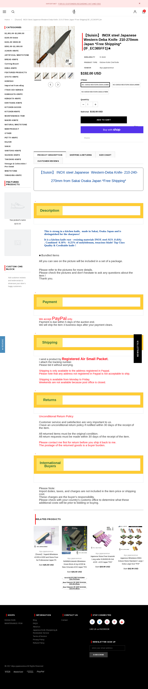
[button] (2, 344)
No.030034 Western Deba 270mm (95, 92)
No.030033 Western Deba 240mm (126, 85)
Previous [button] (50, 84)
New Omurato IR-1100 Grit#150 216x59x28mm (74, 588)
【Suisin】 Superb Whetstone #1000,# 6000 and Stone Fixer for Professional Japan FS (46, 557)
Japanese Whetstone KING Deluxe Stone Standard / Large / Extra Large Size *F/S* (130, 561)
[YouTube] (121, 621)
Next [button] (57, 84)
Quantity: (85, 100)
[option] (54, 46)
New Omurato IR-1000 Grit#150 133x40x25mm (74, 583)
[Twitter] (99, 621)
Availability (89, 57)
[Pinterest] (114, 621)
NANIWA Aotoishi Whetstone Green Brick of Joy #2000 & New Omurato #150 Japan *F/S (74, 564)
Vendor (87, 68)
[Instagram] (107, 621)
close (139, 3)
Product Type (90, 62)
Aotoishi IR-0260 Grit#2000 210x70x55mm (74, 578)
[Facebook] (92, 621)
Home (7, 20)
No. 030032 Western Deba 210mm (95, 85)
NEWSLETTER (138, 349)
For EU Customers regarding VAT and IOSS (79, 4)
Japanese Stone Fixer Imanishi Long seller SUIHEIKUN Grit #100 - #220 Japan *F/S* (102, 559)
